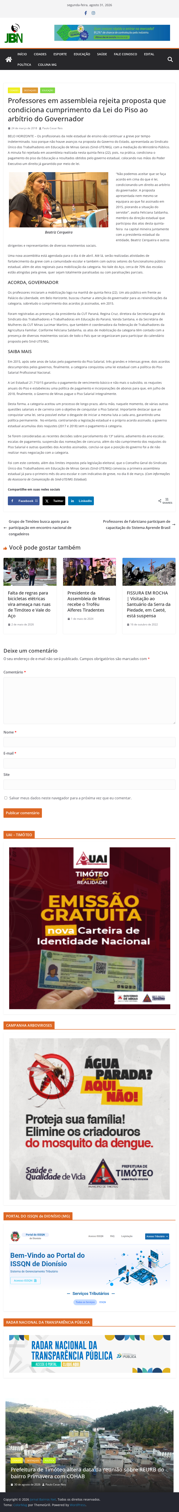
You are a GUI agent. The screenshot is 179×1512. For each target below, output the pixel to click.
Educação (82, 54)
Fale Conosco (125, 54)
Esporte (60, 54)
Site (6, 774)
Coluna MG (47, 64)
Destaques (30, 90)
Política (24, 64)
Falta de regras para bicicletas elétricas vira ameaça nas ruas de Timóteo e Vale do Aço (29, 604)
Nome (10, 732)
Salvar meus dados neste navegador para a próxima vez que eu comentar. (70, 798)
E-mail (9, 753)
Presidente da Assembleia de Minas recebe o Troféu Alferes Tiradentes (88, 601)
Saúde (102, 54)
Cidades (40, 54)
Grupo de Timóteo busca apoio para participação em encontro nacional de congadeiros (40, 528)
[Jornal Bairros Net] (8, 59)
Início (22, 54)
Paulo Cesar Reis (52, 128)
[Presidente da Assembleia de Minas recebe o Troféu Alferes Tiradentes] (89, 561)
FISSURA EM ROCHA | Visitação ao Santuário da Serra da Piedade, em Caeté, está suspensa (148, 604)
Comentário (14, 672)
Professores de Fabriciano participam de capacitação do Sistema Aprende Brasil (136, 524)
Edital (149, 54)
